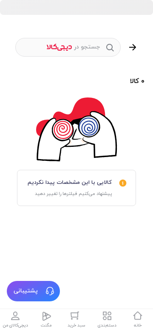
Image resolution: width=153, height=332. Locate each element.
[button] (33, 291)
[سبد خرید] (76, 316)
